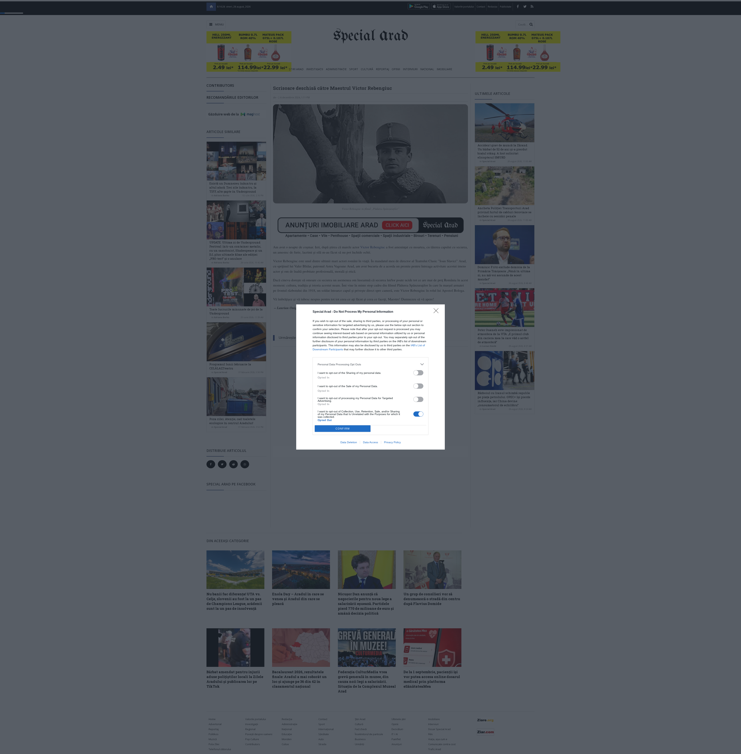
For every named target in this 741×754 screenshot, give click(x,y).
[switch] (418, 372)
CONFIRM (343, 428)
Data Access (370, 442)
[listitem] (370, 364)
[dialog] (370, 377)
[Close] (437, 312)
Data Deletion (348, 442)
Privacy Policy (392, 442)
